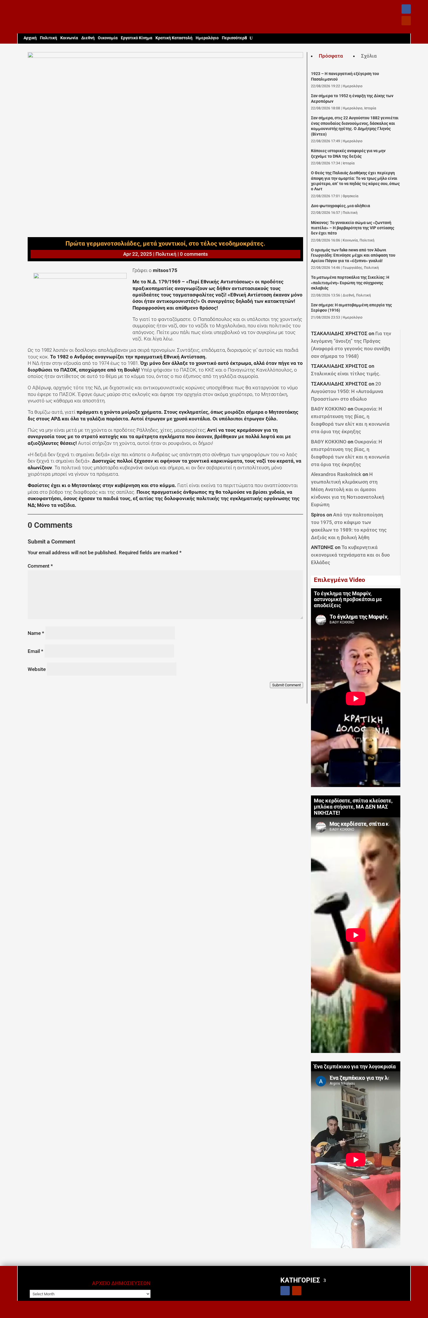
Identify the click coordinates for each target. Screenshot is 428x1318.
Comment (40, 566)
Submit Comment (286, 685)
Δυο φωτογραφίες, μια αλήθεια (340, 205)
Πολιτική (48, 38)
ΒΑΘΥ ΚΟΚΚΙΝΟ (328, 409)
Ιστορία (370, 108)
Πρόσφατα (331, 56)
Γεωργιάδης (352, 268)
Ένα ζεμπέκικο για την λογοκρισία (355, 1067)
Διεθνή (88, 38)
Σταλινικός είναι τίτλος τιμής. (346, 373)
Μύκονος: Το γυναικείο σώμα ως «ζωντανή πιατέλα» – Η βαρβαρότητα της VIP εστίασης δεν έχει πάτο (352, 228)
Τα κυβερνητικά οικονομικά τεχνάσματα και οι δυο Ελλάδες (350, 554)
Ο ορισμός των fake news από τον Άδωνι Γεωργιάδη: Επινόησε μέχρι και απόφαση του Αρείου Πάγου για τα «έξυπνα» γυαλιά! (353, 255)
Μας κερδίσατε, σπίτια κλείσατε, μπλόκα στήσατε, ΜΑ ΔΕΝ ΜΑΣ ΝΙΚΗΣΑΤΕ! (353, 807)
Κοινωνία (69, 38)
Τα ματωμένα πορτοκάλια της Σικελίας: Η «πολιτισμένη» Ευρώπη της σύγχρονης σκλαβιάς (350, 283)
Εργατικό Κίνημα (136, 38)
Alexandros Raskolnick (336, 474)
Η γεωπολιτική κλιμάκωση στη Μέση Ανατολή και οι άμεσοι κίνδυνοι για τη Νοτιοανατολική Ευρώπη (347, 489)
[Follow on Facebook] (406, 9)
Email (35, 651)
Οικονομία (108, 38)
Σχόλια (369, 56)
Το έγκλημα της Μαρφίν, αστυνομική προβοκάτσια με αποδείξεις (348, 600)
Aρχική (30, 38)
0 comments (194, 254)
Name (36, 633)
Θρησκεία (350, 196)
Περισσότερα (234, 38)
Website (37, 669)
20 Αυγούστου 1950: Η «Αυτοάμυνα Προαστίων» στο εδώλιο (347, 391)
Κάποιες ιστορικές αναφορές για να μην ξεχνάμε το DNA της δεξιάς (348, 153)
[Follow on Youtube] (406, 20)
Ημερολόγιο (207, 38)
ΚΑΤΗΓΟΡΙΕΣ (300, 1280)
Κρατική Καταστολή (173, 38)
